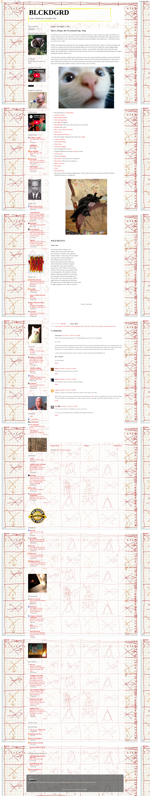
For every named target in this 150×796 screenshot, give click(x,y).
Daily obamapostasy (60, 120)
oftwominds (33, 159)
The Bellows (33, 538)
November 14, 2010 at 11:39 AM (71, 335)
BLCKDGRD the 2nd (36, 763)
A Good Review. (34, 146)
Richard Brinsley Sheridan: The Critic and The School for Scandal (37, 283)
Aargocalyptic (59, 326)
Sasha (56, 368)
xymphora (33, 289)
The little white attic (35, 280)
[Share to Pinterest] (77, 324)
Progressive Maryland (36, 699)
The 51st (32, 664)
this (59, 122)
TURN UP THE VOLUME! (37, 464)
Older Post (118, 446)
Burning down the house (61, 134)
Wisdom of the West (35, 734)
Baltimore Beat (34, 708)
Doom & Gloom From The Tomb (37, 295)
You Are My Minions (36, 738)
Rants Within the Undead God (37, 303)
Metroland (57, 158)
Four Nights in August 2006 (37, 225)
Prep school (58, 144)
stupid (83, 137)
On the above (58, 154)
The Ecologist (34, 166)
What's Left (33, 606)
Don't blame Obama (60, 117)
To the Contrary (34, 229)
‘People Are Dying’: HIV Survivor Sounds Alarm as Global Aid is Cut (37, 693)
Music (93, 326)
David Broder (58, 125)
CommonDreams (35, 212)
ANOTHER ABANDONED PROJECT (37, 756)
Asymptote (33, 311)
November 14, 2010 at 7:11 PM (68, 406)
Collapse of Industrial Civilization (36, 616)
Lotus (56, 390)
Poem (114, 326)
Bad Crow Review (35, 599)
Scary (56, 168)
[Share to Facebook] (75, 324)
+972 (31, 416)
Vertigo (32, 376)
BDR (56, 406)
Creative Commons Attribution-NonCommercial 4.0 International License (75, 782)
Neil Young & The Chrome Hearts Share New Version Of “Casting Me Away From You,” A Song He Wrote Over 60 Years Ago (37, 480)
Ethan (56, 379)
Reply (56, 363)
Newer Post (55, 446)
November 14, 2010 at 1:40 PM (67, 379)
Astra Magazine (34, 424)
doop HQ (32, 530)
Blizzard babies (59, 170)
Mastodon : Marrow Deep (37, 460)
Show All (45, 173)
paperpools (33, 553)
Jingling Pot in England (36, 432)
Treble (32, 458)
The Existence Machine (36, 743)
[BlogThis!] (72, 324)
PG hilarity (57, 166)
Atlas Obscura (34, 430)
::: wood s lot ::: (34, 419)
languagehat (33, 145)
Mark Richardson (35, 631)
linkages (63, 156)
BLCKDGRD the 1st (36, 769)
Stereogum (33, 475)
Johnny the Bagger (60, 146)
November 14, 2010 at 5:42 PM (67, 390)
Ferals (82, 326)
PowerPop (33, 488)
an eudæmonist (34, 422)
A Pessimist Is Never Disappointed (36, 494)
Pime (31, 625)
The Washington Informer (37, 689)
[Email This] (71, 324)
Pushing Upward (34, 561)
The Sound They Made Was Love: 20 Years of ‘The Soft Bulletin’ (37, 634)
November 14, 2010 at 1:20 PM (67, 368)
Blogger (85, 789)
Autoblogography (75, 326)
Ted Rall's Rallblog (35, 368)
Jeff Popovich (41, 782)
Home (86, 446)
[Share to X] (74, 324)
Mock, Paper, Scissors (36, 206)
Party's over (58, 132)
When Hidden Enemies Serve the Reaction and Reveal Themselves (36, 610)
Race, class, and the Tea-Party (63, 129)
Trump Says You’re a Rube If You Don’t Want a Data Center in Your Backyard (38, 243)
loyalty (75, 151)
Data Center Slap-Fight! (36, 207)
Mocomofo (88, 326)
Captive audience (59, 139)
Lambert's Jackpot (35, 137)
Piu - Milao (33, 298)
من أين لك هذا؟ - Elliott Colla (37, 729)
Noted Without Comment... (37, 489)
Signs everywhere (35, 290)
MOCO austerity (59, 163)
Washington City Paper (36, 675)
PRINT (32, 349)
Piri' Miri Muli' (34, 151)
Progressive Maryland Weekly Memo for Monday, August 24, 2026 (37, 702)
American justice (59, 115)
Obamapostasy (108, 326)
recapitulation (69, 113)
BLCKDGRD (49, 12)
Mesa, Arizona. (34, 626)
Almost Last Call (34, 765)
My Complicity (99, 326)
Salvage (32, 546)
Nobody (56, 127)
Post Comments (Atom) (64, 450)
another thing (61, 142)
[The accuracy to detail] (36, 759)
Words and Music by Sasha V (37, 747)
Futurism (32, 240)
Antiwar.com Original (36, 357)
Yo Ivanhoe (33, 223)
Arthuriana (33, 383)
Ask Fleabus (66, 326)
